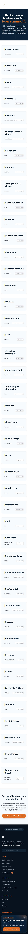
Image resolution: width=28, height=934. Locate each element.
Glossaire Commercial (8, 869)
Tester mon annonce (10, 929)
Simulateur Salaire (7, 873)
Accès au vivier (6, 863)
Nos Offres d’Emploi (7, 860)
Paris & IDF (5, 899)
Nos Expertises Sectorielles (9, 887)
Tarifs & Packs (6, 884)
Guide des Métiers (7, 866)
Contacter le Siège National (14, 816)
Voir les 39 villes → (7, 912)
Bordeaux (4, 906)
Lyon (3, 902)
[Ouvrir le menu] (24, 4)
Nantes (4, 909)
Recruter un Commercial (8, 881)
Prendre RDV (5, 891)
